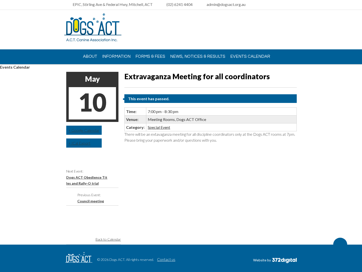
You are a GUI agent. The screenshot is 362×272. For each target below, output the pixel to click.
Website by (262, 260)
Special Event (159, 127)
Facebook (293, 30)
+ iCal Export (79, 143)
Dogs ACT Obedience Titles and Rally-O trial (86, 180)
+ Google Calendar (83, 130)
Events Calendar (250, 56)
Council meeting (90, 201)
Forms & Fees (150, 56)
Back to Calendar (108, 239)
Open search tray (294, 5)
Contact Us (81, 70)
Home (70, 56)
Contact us (166, 259)
